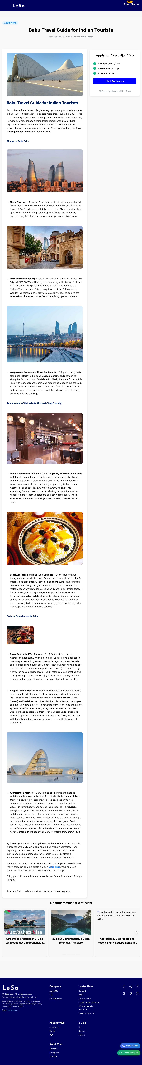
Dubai (52, 1031)
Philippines (54, 1052)
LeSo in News (84, 998)
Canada (82, 1031)
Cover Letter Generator (88, 1002)
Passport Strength (86, 1013)
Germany (53, 1049)
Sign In (135, 4)
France (81, 1035)
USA (51, 1035)
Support (82, 991)
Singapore (54, 1027)
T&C (51, 995)
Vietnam (53, 1056)
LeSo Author (87, 37)
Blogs (80, 995)
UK (79, 1027)
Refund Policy (55, 998)
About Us (53, 991)
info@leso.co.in (13, 1010)
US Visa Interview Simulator (86, 1007)
